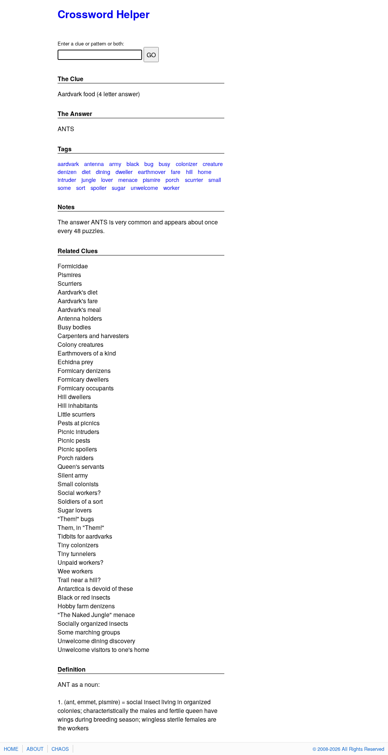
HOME (11, 748)
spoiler (98, 187)
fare (175, 171)
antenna (94, 164)
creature (213, 164)
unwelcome (144, 187)
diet (86, 171)
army (115, 164)
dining (103, 171)
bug (148, 164)
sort (80, 187)
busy (164, 164)
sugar (118, 187)
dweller (124, 171)
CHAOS (60, 748)
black (133, 164)
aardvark (68, 164)
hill (189, 171)
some (64, 187)
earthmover (152, 171)
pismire (151, 179)
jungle (88, 179)
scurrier (194, 179)
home (204, 171)
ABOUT (35, 748)
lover (107, 179)
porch (172, 179)
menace (128, 179)
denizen (67, 171)
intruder (67, 179)
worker (171, 187)
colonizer (186, 164)
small (214, 179)
